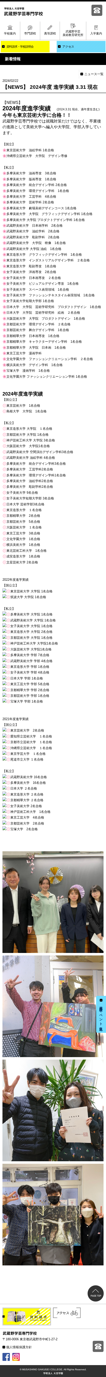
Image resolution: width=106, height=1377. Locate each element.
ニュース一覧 (94, 74)
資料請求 (20, 46)
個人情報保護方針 (19, 1347)
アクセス (68, 46)
